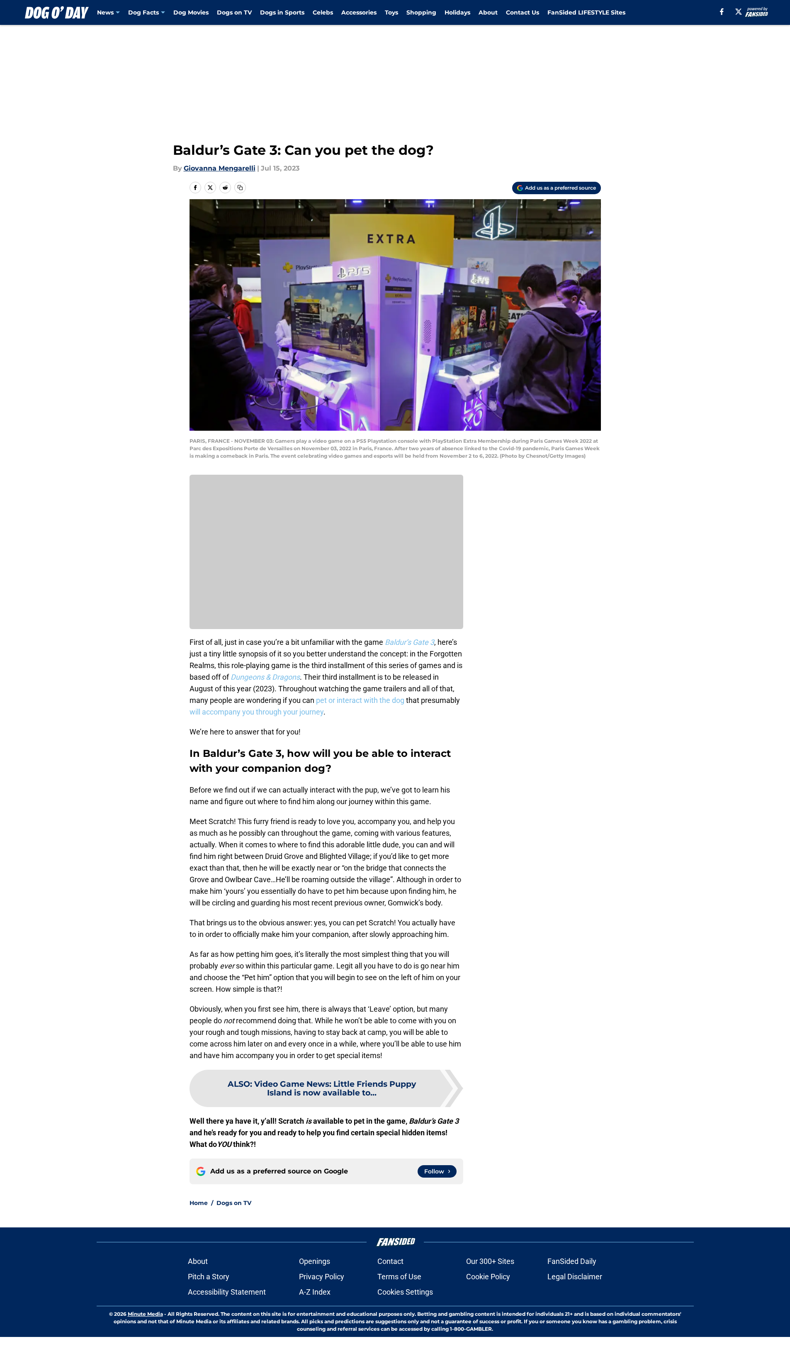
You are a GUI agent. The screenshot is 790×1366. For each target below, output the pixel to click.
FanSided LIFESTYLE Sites (586, 12)
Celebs (323, 12)
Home (199, 1203)
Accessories (359, 12)
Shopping (421, 12)
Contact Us (522, 12)
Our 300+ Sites (490, 1261)
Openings (314, 1261)
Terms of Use (399, 1276)
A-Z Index (315, 1292)
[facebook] (722, 11)
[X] (738, 11)
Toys (391, 12)
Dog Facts (143, 12)
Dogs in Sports (282, 12)
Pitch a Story (208, 1276)
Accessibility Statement (227, 1292)
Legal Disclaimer (574, 1276)
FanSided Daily (571, 1261)
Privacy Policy (321, 1276)
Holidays (457, 12)
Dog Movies (191, 12)
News (105, 12)
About (488, 12)
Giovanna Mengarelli (219, 168)
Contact (390, 1261)
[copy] (240, 187)
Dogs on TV (234, 12)
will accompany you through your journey (256, 711)
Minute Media (145, 1314)
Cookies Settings (405, 1292)
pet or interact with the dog (359, 700)
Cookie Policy (488, 1276)
